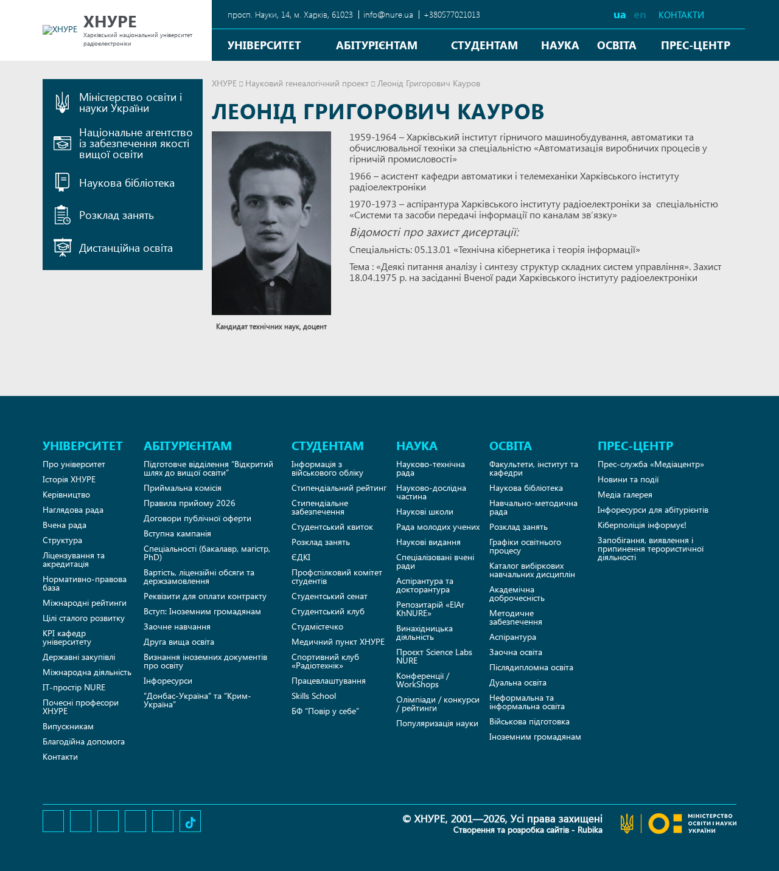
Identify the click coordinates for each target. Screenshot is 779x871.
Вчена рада (64, 524)
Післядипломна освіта (531, 667)
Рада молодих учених (438, 526)
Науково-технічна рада (430, 468)
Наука (560, 44)
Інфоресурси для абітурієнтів (653, 509)
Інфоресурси (168, 680)
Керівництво (66, 494)
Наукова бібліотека (526, 487)
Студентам (484, 44)
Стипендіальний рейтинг (339, 487)
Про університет (74, 464)
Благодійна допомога (84, 741)
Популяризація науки (437, 723)
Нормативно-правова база (85, 583)
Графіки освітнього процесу (525, 546)
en (640, 13)
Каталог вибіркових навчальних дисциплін (532, 570)
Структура (62, 540)
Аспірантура (512, 636)
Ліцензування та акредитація (74, 559)
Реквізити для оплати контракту (205, 596)
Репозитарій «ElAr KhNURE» (430, 609)
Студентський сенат (330, 596)
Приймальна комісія (183, 487)
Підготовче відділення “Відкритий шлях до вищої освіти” (208, 468)
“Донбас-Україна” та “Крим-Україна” (197, 700)
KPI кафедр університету (67, 637)
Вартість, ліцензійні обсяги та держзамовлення (199, 576)
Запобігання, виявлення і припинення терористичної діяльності (651, 548)
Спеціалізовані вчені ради (435, 561)
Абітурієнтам (376, 44)
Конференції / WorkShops (422, 680)
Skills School (314, 695)
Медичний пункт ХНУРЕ (338, 641)
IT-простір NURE (74, 687)
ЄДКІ (301, 557)
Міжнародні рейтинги (85, 602)
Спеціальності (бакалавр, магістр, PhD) (207, 553)
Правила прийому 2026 (190, 502)
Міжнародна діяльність (87, 672)
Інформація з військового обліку (327, 468)
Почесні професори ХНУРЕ (81, 706)
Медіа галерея (625, 494)
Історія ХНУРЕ (69, 479)
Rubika (590, 829)
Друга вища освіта (179, 641)
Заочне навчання (177, 626)
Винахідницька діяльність (424, 632)
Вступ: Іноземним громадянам (202, 611)
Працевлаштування (329, 680)
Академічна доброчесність (517, 593)
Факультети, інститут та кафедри (533, 468)
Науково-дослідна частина (431, 492)
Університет (264, 44)
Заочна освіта (515, 652)
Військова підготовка (529, 721)
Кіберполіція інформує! (642, 524)
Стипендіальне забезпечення (320, 507)
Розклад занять (321, 541)
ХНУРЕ (224, 83)
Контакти (681, 14)
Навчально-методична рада (533, 507)
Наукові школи (424, 511)
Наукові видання (428, 541)
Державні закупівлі (79, 656)
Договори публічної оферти (197, 518)
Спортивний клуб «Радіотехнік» (325, 661)
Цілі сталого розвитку (84, 617)
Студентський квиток (332, 526)
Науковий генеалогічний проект (307, 83)
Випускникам (68, 726)
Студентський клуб (328, 611)
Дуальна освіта (518, 682)
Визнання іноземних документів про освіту (205, 661)
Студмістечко (317, 626)
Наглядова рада (73, 509)
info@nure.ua (388, 14)
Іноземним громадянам (535, 736)
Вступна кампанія (177, 533)
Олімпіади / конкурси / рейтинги (438, 703)
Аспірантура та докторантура (424, 585)
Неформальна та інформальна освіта (527, 702)
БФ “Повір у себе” (325, 711)
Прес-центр (695, 44)
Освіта (617, 44)
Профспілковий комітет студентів (337, 576)
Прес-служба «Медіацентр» (651, 464)
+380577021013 (452, 14)
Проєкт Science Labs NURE (434, 656)
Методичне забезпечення (515, 617)
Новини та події (628, 479)
